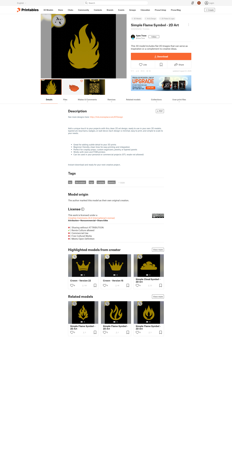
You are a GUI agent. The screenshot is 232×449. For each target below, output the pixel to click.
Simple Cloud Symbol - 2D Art (148, 280)
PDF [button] (161, 111)
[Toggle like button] (71, 285)
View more (158, 249)
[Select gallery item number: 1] (82, 275)
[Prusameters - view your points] (199, 3)
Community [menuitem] (83, 10)
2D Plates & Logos (168, 18)
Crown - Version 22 (80, 280)
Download (162, 56)
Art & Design (151, 18)
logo (91, 182)
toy (70, 182)
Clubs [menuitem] (70, 10)
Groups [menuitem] (132, 10)
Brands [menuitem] (110, 10)
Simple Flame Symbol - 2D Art (82, 327)
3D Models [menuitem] (48, 10)
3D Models (137, 18)
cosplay (100, 182)
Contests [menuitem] (98, 10)
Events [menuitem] (121, 10)
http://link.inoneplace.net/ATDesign (106, 117)
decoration (80, 182)
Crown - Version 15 (113, 280)
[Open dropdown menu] (188, 24)
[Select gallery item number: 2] (84, 275)
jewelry (111, 182)
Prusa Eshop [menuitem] (160, 10)
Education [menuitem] (145, 10)
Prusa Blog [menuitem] (176, 10)
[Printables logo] (28, 10)
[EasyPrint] (193, 3)
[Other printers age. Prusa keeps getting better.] (161, 83)
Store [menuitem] (60, 10)
